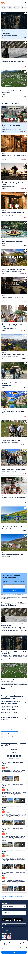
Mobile (3, 917)
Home (2, 896)
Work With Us (5, 931)
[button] (14, 26)
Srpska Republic (21, 896)
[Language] (23, 2)
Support (4, 924)
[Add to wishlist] (25, 13)
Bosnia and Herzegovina (11, 896)
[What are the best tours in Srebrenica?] (25, 718)
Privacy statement (6, 598)
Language (4, 903)
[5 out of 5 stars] (14, 755)
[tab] (9, 730)
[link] (14, 26)
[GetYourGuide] (3, 2)
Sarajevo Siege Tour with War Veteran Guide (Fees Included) (13, 807)
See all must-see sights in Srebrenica (9, 712)
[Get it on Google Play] (7, 920)
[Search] (20, 2)
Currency (4, 909)
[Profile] (25, 3)
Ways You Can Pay (6, 933)
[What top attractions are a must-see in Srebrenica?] (25, 702)
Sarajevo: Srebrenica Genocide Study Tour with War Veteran (13, 763)
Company (4, 927)
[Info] (10, 10)
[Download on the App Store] (18, 920)
